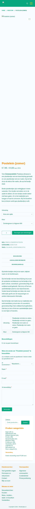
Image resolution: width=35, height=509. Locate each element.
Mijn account (6, 481)
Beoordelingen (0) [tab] (17, 264)
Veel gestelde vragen (9, 471)
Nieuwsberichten (7, 490)
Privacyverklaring (25, 478)
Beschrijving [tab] (17, 256)
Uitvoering (5, 210)
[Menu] (31, 3)
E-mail (4, 378)
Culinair (9, 247)
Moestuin (13, 244)
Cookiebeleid (23, 476)
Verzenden (7, 409)
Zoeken (8, 419)
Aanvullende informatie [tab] (17, 260)
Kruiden (4, 493)
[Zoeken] (27, 3)
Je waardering (6, 363)
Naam (4, 369)
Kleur (3, 219)
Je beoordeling (7, 387)
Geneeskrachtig (19, 247)
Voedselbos (6, 500)
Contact (4, 478)
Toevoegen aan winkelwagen (22, 232)
